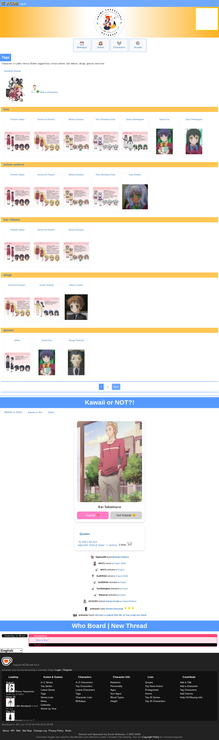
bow (6, 109)
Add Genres (186, 693)
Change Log (40, 730)
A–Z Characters (84, 682)
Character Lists (84, 697)
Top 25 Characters (155, 701)
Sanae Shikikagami (135, 119)
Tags (43, 693)
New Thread (129, 625)
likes (123, 544)
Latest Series (48, 689)
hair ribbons (11, 219)
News (44, 701)
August (10, 682)
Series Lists (47, 697)
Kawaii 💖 (93, 515)
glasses (8, 330)
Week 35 (11, 696)
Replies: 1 (39, 644)
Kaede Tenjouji (47, 285)
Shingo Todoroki (76, 340)
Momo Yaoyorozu (24, 691)
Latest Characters (85, 689)
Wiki (18, 730)
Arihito (113, 545)
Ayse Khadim (135, 175)
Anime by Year (48, 708)
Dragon (121, 570)
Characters (119, 47)
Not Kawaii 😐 (126, 515)
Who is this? (42, 640)
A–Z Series (47, 682)
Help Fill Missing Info (191, 697)
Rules (68, 730)
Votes (51, 412)
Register (67, 670)
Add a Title (185, 682)
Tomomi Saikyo (17, 119)
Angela (19, 720)
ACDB (12, 3)
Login (58, 670)
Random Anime (12, 71)
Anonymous (40, 635)
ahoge (7, 275)
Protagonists (152, 689)
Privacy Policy (56, 730)
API (12, 730)
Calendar (46, 704)
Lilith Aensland (23, 706)
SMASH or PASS (13, 412)
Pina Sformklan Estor (105, 119)
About (6, 730)
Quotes (85, 534)
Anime (100, 47)
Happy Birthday (129, 601)
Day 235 (10, 711)
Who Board (89, 625)
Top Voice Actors (154, 686)
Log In (22, 4)
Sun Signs (115, 693)
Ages (113, 689)
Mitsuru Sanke (76, 285)
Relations (115, 682)
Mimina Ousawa (76, 119)
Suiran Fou (164, 119)
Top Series (46, 686)
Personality (116, 686)
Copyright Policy (150, 737)
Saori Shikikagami (193, 119)
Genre (148, 693)
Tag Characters (188, 689)
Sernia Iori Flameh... (46, 119)
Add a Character (49, 92)
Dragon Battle (119, 563)
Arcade (138, 47)
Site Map (27, 730)
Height (113, 701)
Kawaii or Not (35, 412)
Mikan (17, 340)
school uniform (13, 164)
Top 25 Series (152, 697)
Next (116, 386)
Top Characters (84, 686)
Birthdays (82, 47)
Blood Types (117, 697)
